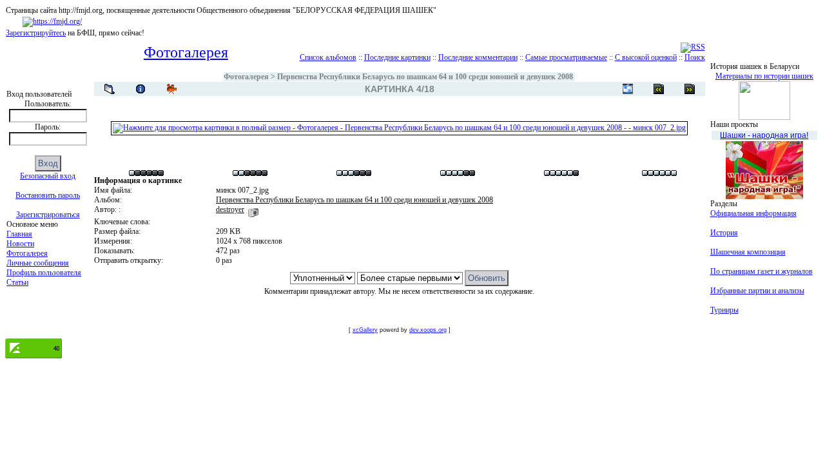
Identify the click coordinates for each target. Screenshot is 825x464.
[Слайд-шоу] (171, 89)
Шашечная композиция (748, 251)
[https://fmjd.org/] (52, 21)
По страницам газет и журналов (761, 271)
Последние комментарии (478, 57)
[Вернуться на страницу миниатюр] (109, 89)
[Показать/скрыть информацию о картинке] (140, 89)
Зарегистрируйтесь (36, 32)
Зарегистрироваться (48, 214)
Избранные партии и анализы (757, 290)
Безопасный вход (47, 175)
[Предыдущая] (689, 89)
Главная (19, 233)
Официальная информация (753, 213)
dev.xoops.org (428, 330)
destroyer (230, 209)
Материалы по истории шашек (764, 76)
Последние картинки (397, 57)
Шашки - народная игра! (764, 135)
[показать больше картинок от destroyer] (253, 209)
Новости (20, 243)
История (724, 232)
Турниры (724, 309)
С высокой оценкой (646, 57)
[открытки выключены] (627, 89)
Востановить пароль (47, 195)
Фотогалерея (27, 253)
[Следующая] (658, 89)
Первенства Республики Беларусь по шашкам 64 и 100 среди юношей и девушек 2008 (425, 76)
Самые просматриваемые (566, 57)
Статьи (17, 282)
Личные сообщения (37, 262)
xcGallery (365, 330)
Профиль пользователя (43, 272)
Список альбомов (328, 57)
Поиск (694, 57)
